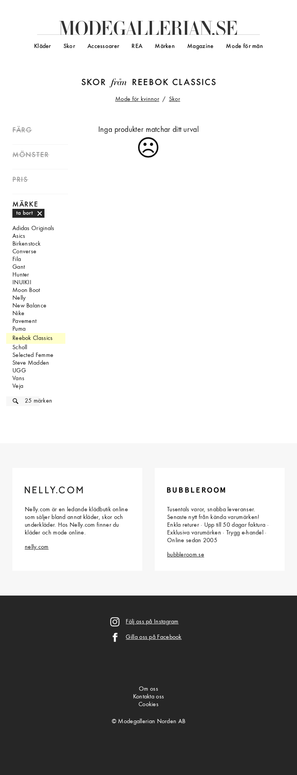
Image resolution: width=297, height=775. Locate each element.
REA (136, 46)
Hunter (20, 275)
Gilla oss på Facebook (153, 637)
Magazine (200, 46)
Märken (165, 46)
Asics (19, 236)
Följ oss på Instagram (152, 622)
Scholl (19, 348)
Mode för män (244, 46)
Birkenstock (26, 244)
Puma (19, 329)
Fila (16, 259)
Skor (69, 46)
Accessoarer (103, 46)
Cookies (148, 705)
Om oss (148, 689)
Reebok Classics (174, 82)
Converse (24, 252)
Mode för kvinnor (137, 99)
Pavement (24, 321)
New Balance (29, 306)
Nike (18, 314)
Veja (17, 386)
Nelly (19, 298)
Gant (18, 267)
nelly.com (37, 547)
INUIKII (21, 283)
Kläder (42, 46)
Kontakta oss (148, 697)
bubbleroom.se (185, 555)
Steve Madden (31, 363)
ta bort (24, 213)
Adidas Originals (33, 228)
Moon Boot (26, 290)
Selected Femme (32, 355)
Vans (18, 379)
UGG (19, 371)
